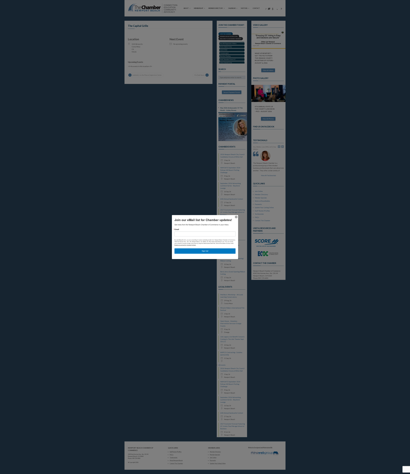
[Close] (236, 217)
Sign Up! (205, 251)
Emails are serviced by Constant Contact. (185, 245)
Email (176, 229)
